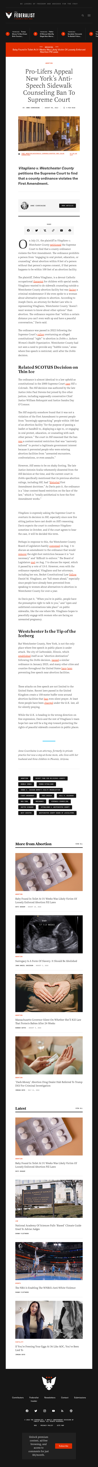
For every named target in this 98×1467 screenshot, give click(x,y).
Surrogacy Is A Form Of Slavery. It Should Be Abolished (46, 961)
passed (55, 660)
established (24, 656)
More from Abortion (33, 844)
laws (69, 668)
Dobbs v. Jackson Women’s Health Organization (40, 790)
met (33, 562)
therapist (38, 281)
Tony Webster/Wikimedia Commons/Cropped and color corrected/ (42, 154)
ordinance (40, 801)
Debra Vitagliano (46, 784)
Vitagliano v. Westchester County (55, 807)
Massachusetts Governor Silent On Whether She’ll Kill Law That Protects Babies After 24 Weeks (48, 1021)
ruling (40, 334)
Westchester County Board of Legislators (56, 813)
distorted (55, 482)
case (67, 383)
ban (46, 698)
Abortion (24, 778)
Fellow (72, 574)
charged (48, 703)
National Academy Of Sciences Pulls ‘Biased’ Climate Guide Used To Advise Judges (48, 1227)
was (20, 441)
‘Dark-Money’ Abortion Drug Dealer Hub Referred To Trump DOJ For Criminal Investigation (48, 1084)
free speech (47, 796)
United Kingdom (27, 807)
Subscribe (63, 1445)
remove (22, 554)
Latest (20, 1108)
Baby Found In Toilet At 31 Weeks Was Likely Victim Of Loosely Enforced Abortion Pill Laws (46, 900)
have (64, 668)
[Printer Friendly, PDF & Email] (70, 230)
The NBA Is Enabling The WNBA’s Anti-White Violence (45, 1287)
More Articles (67, 206)
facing (72, 289)
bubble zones (26, 784)
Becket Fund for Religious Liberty (50, 778)
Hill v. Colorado (66, 796)
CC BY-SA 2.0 (73, 154)
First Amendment (27, 796)
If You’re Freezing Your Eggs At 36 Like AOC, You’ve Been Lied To (47, 1348)
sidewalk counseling (59, 801)
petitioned (55, 244)
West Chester (26, 813)
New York (24, 801)
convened (54, 546)
